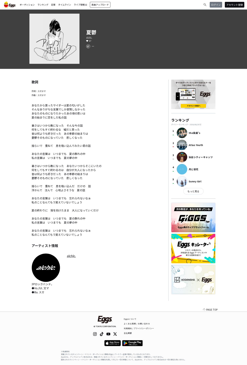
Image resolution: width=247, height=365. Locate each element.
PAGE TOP (212, 309)
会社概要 (128, 333)
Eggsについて (130, 319)
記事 (53, 4)
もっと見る (193, 191)
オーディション (27, 4)
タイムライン (64, 4)
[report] (93, 46)
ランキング (42, 4)
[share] (88, 46)
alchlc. (89, 37)
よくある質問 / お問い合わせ (137, 323)
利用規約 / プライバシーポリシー (139, 328)
